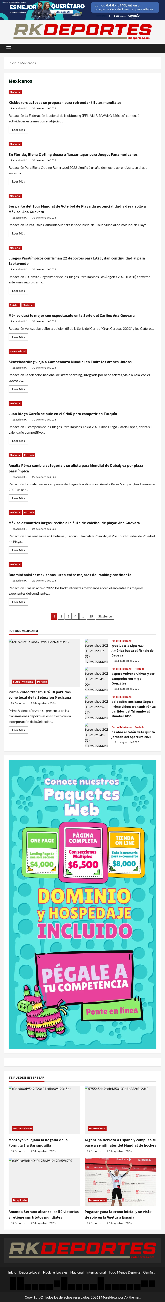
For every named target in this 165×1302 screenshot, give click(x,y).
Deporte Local (29, 1272)
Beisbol (14, 305)
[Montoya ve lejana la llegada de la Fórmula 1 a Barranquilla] (44, 1110)
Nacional (15, 92)
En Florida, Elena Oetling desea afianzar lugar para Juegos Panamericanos (73, 154)
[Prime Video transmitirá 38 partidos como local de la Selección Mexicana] (44, 663)
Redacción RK (19, 108)
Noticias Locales (55, 1272)
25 (91, 616)
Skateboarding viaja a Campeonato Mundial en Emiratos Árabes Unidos (70, 361)
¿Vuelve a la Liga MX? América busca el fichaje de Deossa (96, 651)
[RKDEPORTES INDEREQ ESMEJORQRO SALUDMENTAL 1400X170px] (82, 10)
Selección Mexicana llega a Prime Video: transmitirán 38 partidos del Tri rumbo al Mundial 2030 (96, 707)
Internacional (18, 351)
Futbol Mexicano (23, 681)
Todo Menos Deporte (124, 1272)
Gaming (149, 1272)
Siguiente (105, 616)
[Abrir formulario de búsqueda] (159, 48)
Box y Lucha (20, 1200)
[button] (9, 48)
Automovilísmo (22, 1128)
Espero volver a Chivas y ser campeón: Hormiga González (96, 679)
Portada (29, 455)
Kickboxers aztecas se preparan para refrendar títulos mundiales (65, 102)
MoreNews (109, 1297)
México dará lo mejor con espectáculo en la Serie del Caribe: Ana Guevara (72, 315)
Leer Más (20, 130)
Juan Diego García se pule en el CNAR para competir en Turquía (63, 413)
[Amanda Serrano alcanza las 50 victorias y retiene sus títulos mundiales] (44, 1182)
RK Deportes (18, 703)
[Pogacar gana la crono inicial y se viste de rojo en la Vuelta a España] (120, 1182)
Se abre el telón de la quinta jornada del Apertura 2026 (96, 735)
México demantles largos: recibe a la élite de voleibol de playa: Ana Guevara (74, 522)
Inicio (12, 1272)
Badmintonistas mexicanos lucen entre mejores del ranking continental (71, 574)
